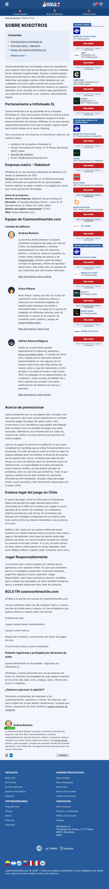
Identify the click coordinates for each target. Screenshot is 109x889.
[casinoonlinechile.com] (51, 4)
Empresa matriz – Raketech (25, 45)
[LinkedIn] (11, 755)
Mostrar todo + (18, 55)
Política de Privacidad (66, 815)
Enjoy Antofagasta (64, 782)
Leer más (63, 755)
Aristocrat (9, 820)
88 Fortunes (10, 782)
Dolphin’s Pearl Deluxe (15, 791)
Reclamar (89, 44)
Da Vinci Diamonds (13, 787)
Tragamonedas (20, 14)
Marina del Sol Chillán (66, 791)
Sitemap (60, 820)
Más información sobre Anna (33, 328)
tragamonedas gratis (29, 322)
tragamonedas (26, 260)
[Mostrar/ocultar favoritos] (100, 4)
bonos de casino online (30, 354)
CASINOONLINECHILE (12, 18)
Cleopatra (9, 796)
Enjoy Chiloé (61, 787)
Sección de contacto (22, 154)
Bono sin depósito (54, 14)
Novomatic (10, 825)
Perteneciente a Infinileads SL (27, 41)
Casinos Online (89, 14)
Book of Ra (10, 778)
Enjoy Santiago (63, 778)
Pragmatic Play (12, 806)
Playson (8, 811)
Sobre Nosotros (63, 806)
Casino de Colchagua (66, 796)
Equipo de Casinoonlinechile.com (28, 49)
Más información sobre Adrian (34, 394)
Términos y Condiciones (67, 811)
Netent (8, 815)
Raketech (10, 178)
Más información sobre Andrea (34, 276)
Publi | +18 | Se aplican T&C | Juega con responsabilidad (88, 195)
